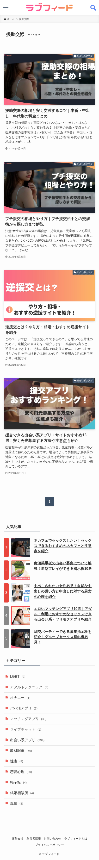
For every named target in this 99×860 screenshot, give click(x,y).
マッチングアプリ (28, 719)
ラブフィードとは (75, 838)
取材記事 (21, 751)
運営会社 (17, 838)
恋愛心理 (21, 772)
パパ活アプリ (23, 708)
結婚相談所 (22, 793)
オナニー (20, 698)
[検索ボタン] (93, 7)
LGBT (17, 676)
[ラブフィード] (49, 7)
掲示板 (18, 782)
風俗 (16, 803)
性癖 (16, 761)
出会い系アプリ (27, 740)
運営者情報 (33, 838)
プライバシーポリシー (49, 845)
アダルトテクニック (29, 687)
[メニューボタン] (6, 7)
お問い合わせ (52, 838)
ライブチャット (25, 729)
